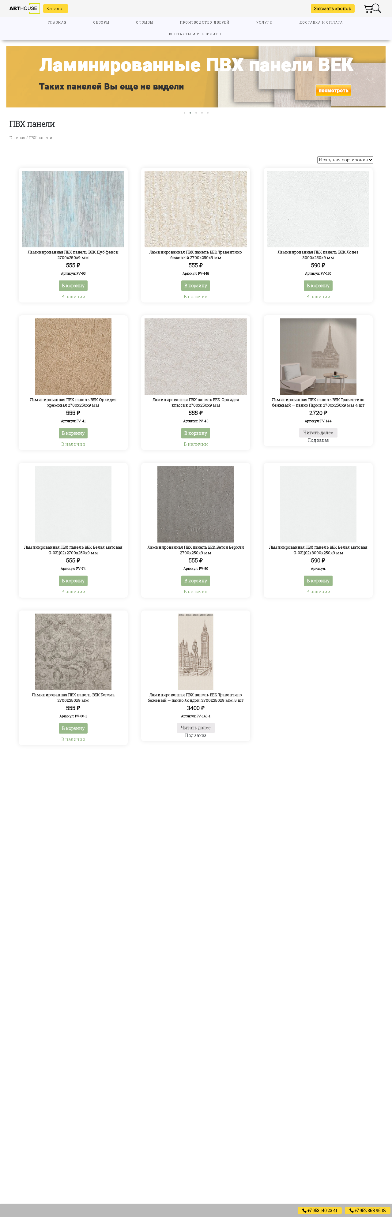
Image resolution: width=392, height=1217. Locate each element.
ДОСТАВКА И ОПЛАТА (321, 22)
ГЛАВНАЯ (57, 22)
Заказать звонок (332, 8)
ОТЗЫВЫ (144, 22)
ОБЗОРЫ (101, 22)
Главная (17, 137)
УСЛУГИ (264, 22)
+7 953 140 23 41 (322, 1210)
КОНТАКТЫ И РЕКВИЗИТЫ (195, 34)
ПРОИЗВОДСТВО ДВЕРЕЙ (205, 22)
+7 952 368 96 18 (370, 1210)
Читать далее (318, 432)
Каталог (56, 8)
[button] (184, 113)
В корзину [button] (73, 285)
